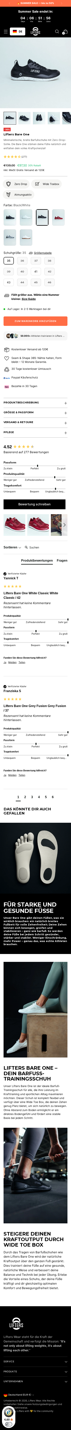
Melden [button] (12, 662)
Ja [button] (5, 662)
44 (22, 282)
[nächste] (61, 3)
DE (20, 31)
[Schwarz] (10, 217)
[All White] (26, 217)
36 (22, 260)
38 (49, 260)
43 (8, 282)
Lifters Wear (34, 1400)
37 (36, 260)
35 (8, 260)
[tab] (37, 561)
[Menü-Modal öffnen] (6, 31)
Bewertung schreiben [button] (34, 504)
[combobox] (17, 31)
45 (36, 282)
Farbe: (17, 205)
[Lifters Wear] (35, 31)
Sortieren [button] (11, 547)
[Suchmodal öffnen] (57, 31)
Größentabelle (43, 252)
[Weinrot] (58, 217)
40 (22, 271)
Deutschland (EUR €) (19, 1394)
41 (35, 271)
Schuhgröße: (15, 253)
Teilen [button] (22, 662)
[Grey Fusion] (10, 237)
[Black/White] (42, 217)
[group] (34, 447)
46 (49, 282)
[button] (35, 156)
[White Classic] (26, 237)
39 (8, 271)
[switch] (8, 1424)
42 (49, 271)
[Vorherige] (9, 3)
